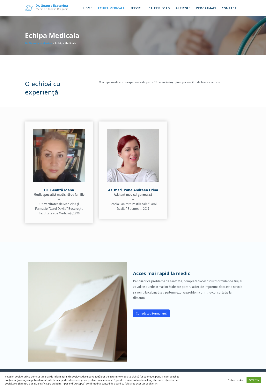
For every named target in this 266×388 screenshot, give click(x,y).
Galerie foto (159, 8)
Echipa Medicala (111, 8)
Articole (183, 8)
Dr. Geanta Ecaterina (52, 5)
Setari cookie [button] (236, 380)
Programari (206, 8)
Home (87, 8)
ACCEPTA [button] (254, 380)
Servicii (136, 8)
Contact (229, 8)
